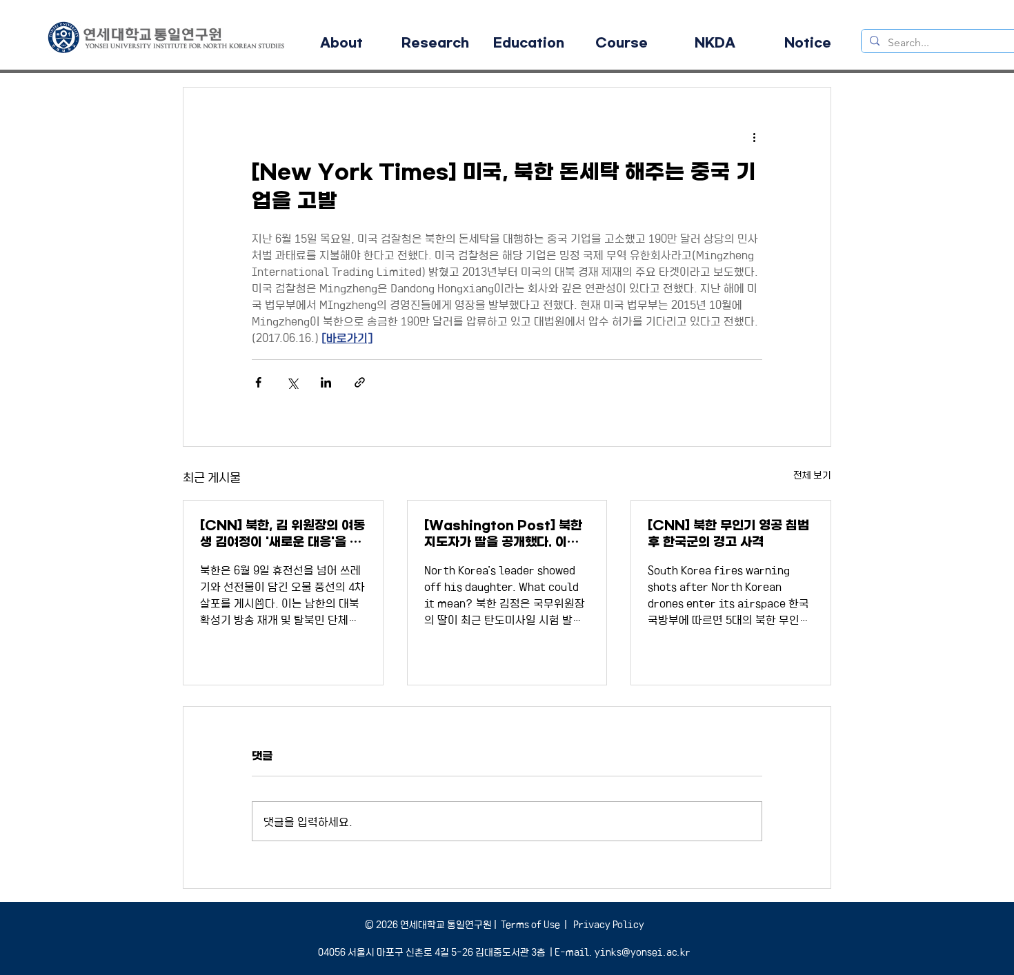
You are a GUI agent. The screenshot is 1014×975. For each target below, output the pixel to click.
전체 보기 (812, 474)
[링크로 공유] (359, 382)
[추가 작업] (754, 137)
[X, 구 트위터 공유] (292, 382)
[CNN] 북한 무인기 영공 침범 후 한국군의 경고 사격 (728, 534)
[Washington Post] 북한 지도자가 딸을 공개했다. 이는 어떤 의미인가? (503, 534)
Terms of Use (530, 924)
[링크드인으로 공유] (325, 382)
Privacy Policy (607, 924)
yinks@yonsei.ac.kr (642, 951)
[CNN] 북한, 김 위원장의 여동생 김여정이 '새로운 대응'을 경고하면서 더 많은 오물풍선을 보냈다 (282, 534)
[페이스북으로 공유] (258, 382)
